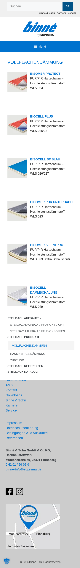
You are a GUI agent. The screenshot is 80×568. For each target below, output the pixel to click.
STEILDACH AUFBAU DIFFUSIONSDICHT (37, 324)
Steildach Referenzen (25, 366)
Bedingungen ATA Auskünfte (27, 433)
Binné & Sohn (47, 13)
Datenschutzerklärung (22, 428)
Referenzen (14, 438)
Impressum (14, 423)
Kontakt (11, 390)
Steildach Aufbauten (24, 318)
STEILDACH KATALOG (22, 371)
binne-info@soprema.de (23, 469)
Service (72, 13)
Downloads (14, 395)
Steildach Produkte (23, 337)
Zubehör (17, 360)
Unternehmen (16, 380)
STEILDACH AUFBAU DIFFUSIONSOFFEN (37, 331)
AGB (9, 385)
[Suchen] (68, 6)
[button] (6, 561)
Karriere (61, 13)
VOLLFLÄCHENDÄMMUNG (29, 345)
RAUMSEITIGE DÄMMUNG (27, 353)
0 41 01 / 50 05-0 (17, 464)
